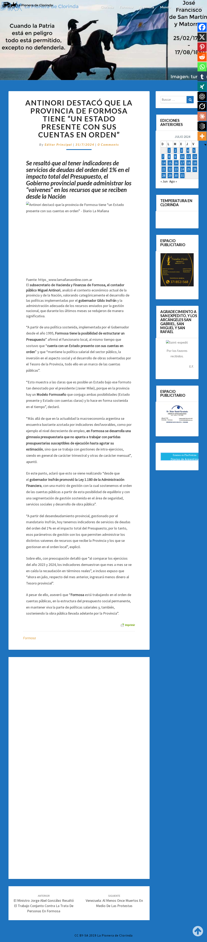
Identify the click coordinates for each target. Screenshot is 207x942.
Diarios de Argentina (185, 459)
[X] (202, 37)
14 (163, 163)
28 (163, 176)
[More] (202, 136)
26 (194, 169)
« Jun (164, 181)
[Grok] (202, 106)
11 (188, 157)
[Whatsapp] (202, 66)
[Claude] (202, 116)
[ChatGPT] (202, 96)
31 (182, 176)
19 (194, 163)
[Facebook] (202, 27)
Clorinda (107, 7)
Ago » (173, 181)
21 (163, 169)
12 (194, 157)
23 (176, 169)
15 (170, 163)
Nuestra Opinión (189, 7)
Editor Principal (58, 144)
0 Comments (108, 144)
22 (170, 169)
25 (188, 169)
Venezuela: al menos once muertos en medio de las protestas (114, 901)
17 (182, 163)
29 (170, 176)
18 (188, 163)
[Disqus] (79, 714)
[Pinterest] (202, 47)
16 (176, 163)
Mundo (165, 7)
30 (176, 176)
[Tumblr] (202, 76)
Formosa (126, 7)
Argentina (146, 7)
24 (182, 169)
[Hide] (205, 144)
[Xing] (202, 86)
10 (182, 157)
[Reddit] (202, 56)
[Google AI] (202, 126)
